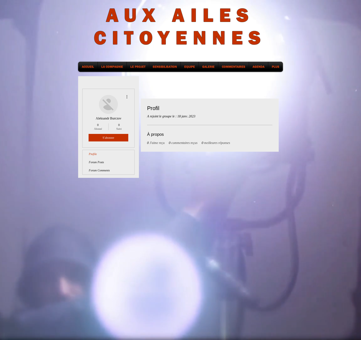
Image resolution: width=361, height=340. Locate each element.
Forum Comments (99, 170)
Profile (93, 154)
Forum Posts (96, 162)
